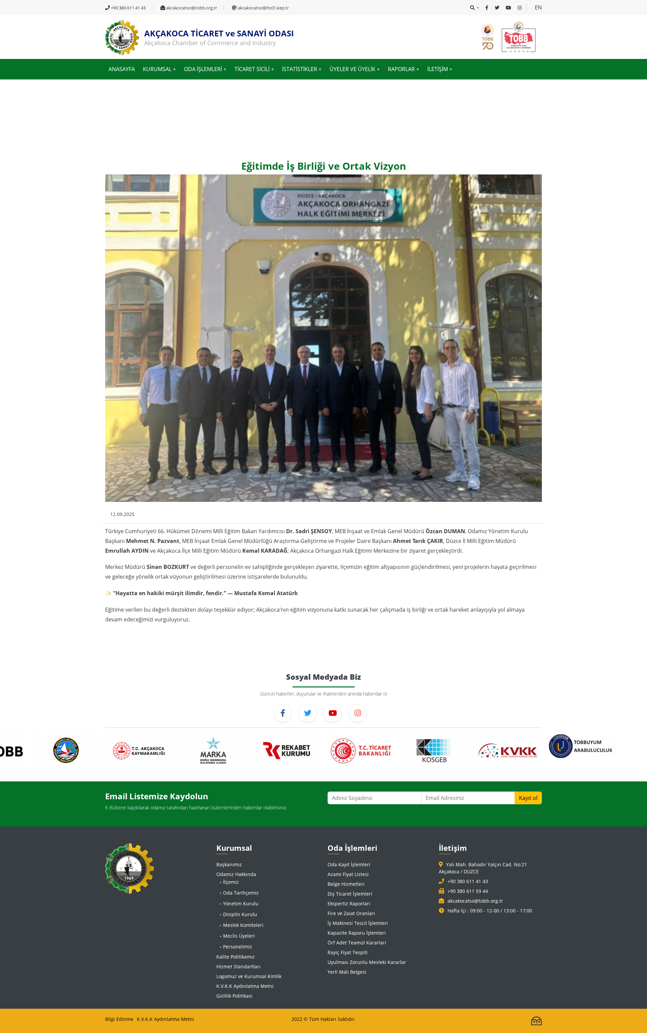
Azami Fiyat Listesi (348, 874)
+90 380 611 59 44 (468, 891)
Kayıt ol (528, 798)
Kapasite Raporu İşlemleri (357, 933)
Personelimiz (237, 946)
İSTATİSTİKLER (299, 69)
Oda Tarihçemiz (241, 893)
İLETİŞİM (437, 69)
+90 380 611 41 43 (468, 881)
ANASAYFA (122, 69)
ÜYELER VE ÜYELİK (352, 69)
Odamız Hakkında (236, 874)
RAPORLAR (401, 69)
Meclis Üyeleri (239, 936)
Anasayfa (114, 126)
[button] (474, 8)
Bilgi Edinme (119, 1019)
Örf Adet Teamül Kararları (357, 942)
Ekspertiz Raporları (349, 903)
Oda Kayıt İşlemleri (349, 864)
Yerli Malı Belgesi (347, 972)
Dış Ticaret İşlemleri (350, 894)
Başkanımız (229, 864)
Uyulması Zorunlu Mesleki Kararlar (367, 962)
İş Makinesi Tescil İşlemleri (358, 923)
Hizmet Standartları (238, 966)
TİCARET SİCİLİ (252, 69)
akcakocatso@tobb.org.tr (475, 901)
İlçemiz (231, 882)
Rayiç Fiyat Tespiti (348, 952)
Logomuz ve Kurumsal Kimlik (248, 976)
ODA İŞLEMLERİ (203, 69)
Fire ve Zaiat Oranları (351, 913)
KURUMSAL (157, 69)
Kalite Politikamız (235, 957)
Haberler (140, 126)
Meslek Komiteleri (243, 925)
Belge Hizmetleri (346, 884)
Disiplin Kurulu (240, 914)
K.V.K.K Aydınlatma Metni (245, 986)
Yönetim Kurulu (240, 903)
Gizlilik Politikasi (234, 996)
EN (538, 7)
